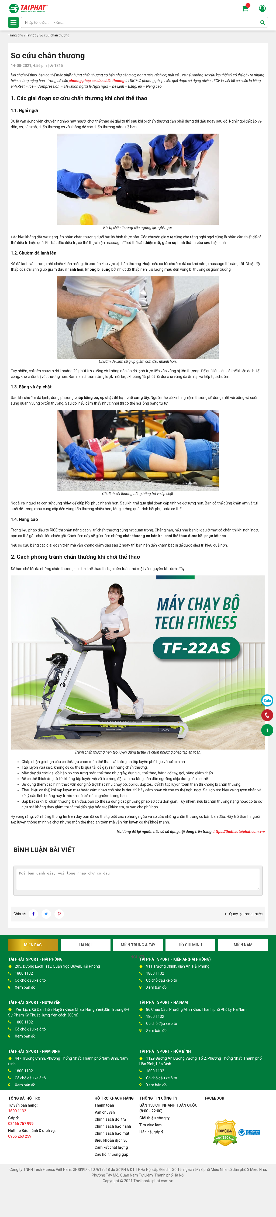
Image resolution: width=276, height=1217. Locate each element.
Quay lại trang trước (245, 914)
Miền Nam (243, 945)
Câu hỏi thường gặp (111, 1154)
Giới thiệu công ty (154, 1118)
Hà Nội (85, 945)
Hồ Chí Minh (190, 945)
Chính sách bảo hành (113, 1126)
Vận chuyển (105, 1112)
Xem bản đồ (25, 987)
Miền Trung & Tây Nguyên (138, 947)
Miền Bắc (33, 945)
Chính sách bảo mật (112, 1133)
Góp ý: (20, 1121)
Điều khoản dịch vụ (111, 1140)
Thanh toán (104, 1105)
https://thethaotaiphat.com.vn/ (239, 831)
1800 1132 (24, 973)
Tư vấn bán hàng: (23, 1108)
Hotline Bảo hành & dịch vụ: (32, 1133)
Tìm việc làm (150, 1125)
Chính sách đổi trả (110, 1119)
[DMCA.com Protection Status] (225, 1133)
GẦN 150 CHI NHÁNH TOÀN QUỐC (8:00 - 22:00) (168, 1108)
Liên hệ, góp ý (151, 1132)
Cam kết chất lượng (111, 1147)
